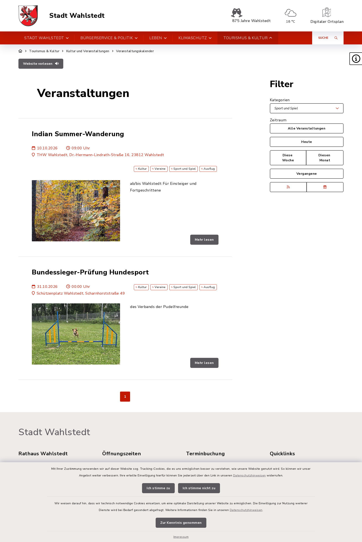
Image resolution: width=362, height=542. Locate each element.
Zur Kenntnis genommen (181, 522)
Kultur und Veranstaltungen (87, 51)
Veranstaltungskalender (135, 51)
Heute (306, 142)
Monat (324, 158)
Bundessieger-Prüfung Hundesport (90, 272)
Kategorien (280, 99)
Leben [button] (155, 37)
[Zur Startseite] (20, 51)
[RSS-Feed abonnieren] (288, 187)
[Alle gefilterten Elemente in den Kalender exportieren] (325, 187)
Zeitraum (278, 120)
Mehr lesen (204, 239)
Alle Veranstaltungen (306, 128)
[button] (355, 58)
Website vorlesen (38, 63)
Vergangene (306, 173)
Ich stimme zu (158, 488)
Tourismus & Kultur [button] (245, 37)
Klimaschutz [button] (192, 37)
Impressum (181, 537)
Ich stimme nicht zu (199, 488)
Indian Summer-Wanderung (78, 134)
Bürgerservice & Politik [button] (106, 37)
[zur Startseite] (28, 15)
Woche (288, 158)
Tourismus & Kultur (44, 51)
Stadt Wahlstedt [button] (44, 37)
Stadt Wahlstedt (77, 16)
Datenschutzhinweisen (249, 475)
